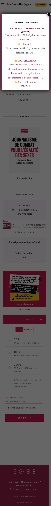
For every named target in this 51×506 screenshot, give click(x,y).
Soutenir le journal (27, 82)
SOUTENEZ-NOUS (27, 61)
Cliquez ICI (27, 44)
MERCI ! (25, 86)
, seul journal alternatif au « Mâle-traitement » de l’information (25, 69)
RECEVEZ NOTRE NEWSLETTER (27, 28)
